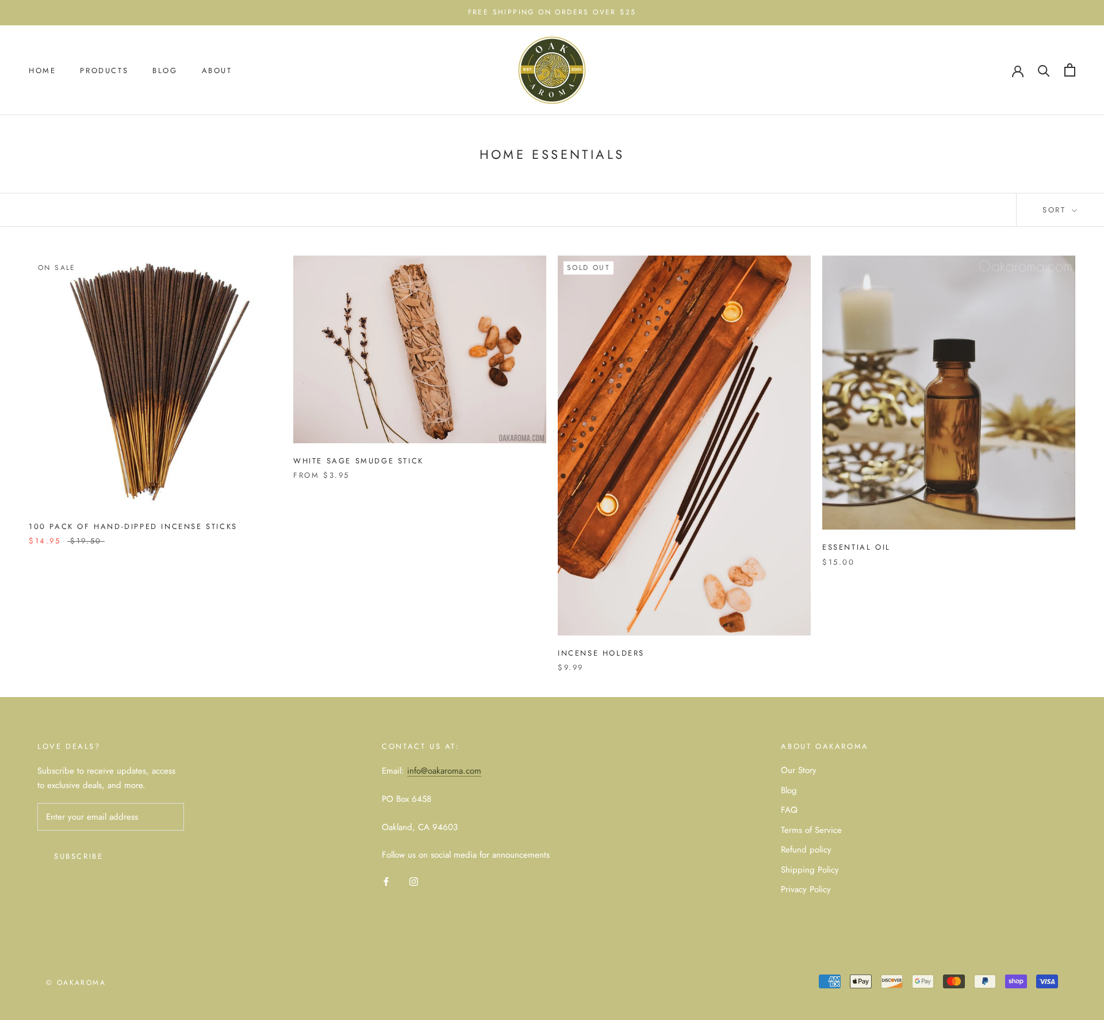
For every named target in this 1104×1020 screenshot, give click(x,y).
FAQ (789, 810)
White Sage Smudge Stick (358, 460)
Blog (164, 69)
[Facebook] (386, 881)
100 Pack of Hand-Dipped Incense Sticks (133, 526)
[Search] (1044, 70)
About (217, 69)
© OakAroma (76, 982)
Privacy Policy (806, 889)
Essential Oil (856, 547)
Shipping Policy (810, 869)
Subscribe (78, 856)
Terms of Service (811, 830)
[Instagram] (413, 881)
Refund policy (806, 849)
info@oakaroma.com (444, 770)
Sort (1056, 209)
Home (42, 69)
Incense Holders (601, 653)
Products (104, 69)
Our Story (798, 770)
